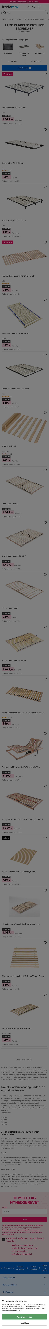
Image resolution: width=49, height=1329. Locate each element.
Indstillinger (24, 1323)
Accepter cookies (24, 1317)
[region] (24, 1312)
